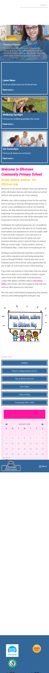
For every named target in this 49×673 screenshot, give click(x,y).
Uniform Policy (24, 395)
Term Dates (24, 387)
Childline (24, 363)
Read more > (8, 89)
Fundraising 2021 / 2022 (24, 402)
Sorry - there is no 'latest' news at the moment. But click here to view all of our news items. (23, 414)
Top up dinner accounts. (24, 379)
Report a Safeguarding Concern (24, 371)
